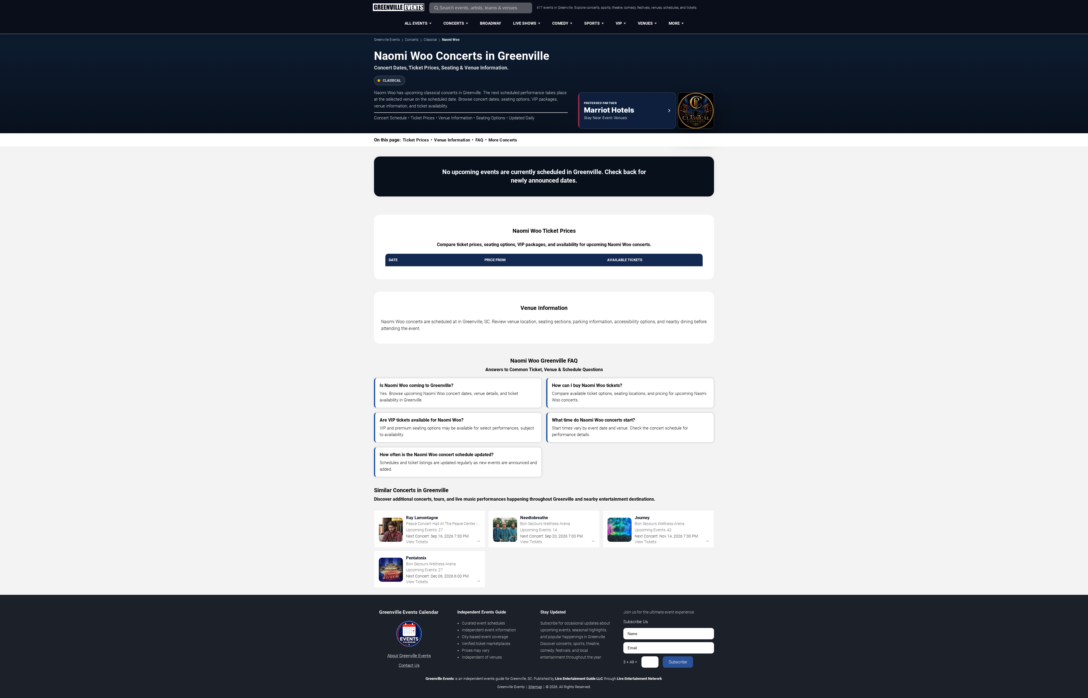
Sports (592, 23)
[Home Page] (398, 7)
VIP (619, 23)
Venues (645, 23)
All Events (416, 23)
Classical (430, 40)
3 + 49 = (630, 662)
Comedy (560, 23)
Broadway (490, 23)
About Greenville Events (409, 655)
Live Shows (524, 23)
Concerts (453, 23)
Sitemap (535, 687)
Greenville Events (387, 40)
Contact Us (409, 665)
